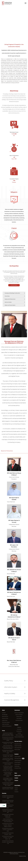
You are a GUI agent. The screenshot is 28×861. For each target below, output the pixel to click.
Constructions (19, 731)
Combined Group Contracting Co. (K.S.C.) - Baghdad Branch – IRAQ (7, 797)
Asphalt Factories (18, 745)
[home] (7, 3)
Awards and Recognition (6, 726)
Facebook (16, 791)
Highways (19, 727)
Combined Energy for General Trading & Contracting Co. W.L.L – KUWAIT (7, 784)
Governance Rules (19, 720)
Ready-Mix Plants (18, 743)
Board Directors (5, 716)
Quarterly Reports (18, 760)
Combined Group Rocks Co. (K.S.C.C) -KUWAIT (8, 763)
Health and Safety (5, 724)
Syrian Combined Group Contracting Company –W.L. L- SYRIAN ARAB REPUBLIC (7, 747)
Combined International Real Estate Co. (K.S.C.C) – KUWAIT (7, 788)
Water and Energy (19, 735)
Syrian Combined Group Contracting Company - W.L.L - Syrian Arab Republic (7, 820)
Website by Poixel (22, 856)
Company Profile (18, 768)
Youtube (16, 787)
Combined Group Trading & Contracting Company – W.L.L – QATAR (7, 760)
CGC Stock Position (19, 758)
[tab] (14, 451)
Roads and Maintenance (19, 736)
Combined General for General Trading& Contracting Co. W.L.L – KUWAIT (8, 774)
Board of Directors (19, 714)
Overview (4, 712)
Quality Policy (4, 720)
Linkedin (16, 789)
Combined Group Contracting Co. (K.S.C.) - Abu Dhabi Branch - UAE (7, 842)
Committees (19, 718)
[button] (25, 3)
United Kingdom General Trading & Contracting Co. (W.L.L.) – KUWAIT (8, 779)
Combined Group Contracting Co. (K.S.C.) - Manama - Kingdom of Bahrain (7, 825)
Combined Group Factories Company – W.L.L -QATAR (8, 755)
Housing (19, 733)
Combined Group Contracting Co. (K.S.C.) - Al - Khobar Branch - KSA (7, 837)
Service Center (17, 749)
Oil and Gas (19, 729)
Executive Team (5, 718)
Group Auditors (17, 764)
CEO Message (4, 714)
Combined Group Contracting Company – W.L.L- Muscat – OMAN (7, 752)
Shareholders (17, 766)
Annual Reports (17, 762)
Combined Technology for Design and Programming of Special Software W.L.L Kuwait (7, 734)
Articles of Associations (19, 712)
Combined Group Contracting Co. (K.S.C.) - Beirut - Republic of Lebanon (7, 802)
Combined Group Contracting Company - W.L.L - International (7, 816)
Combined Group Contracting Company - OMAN (7, 833)
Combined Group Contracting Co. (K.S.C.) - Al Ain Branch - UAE (7, 806)
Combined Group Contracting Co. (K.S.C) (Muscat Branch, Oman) (7, 739)
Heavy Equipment (18, 747)
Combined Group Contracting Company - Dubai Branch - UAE (7, 811)
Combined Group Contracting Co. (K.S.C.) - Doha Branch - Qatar (7, 830)
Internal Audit (19, 716)
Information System (6, 722)
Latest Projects (17, 756)
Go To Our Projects (14, 285)
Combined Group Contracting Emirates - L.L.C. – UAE (7, 743)
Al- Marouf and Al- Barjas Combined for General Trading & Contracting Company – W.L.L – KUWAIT (8, 768)
